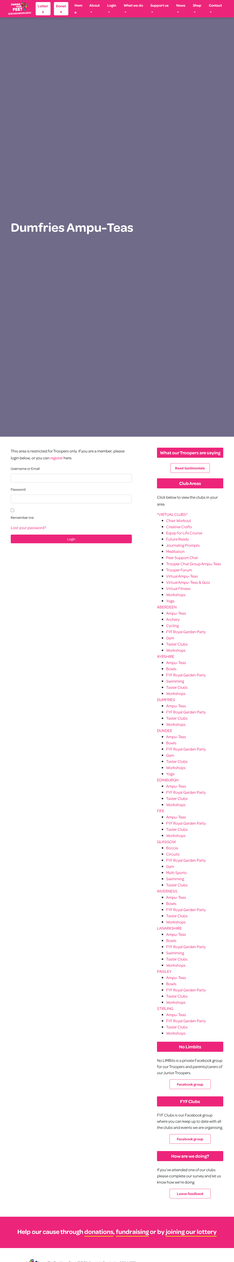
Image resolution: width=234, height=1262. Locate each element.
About (94, 5)
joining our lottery (191, 1231)
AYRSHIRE (165, 656)
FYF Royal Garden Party (186, 632)
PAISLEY (164, 971)
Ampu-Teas (176, 613)
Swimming (175, 681)
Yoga (170, 601)
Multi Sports (176, 872)
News (180, 5)
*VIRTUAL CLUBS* (172, 514)
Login (111, 5)
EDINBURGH (167, 780)
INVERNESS (167, 891)
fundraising (132, 1231)
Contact (215, 5)
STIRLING (165, 1008)
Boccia (172, 848)
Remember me (22, 517)
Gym (170, 638)
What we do (133, 5)
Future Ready (177, 539)
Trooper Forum (179, 570)
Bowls (171, 669)
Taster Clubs (177, 644)
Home (78, 9)
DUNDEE (164, 730)
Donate (61, 8)
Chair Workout (178, 520)
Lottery (43, 8)
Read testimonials (190, 468)
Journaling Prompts (183, 545)
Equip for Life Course (184, 533)
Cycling (172, 625)
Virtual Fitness (178, 588)
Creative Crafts (179, 527)
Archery (173, 619)
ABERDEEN (167, 607)
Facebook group (190, 1084)
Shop (197, 5)
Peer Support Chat (182, 557)
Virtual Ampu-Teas (182, 576)
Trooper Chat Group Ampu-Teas (193, 564)
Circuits (173, 854)
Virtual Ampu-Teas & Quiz (188, 582)
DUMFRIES (166, 699)
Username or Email (25, 468)
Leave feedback (190, 1193)
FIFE (160, 811)
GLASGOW (166, 842)
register (56, 458)
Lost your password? (28, 527)
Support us (159, 5)
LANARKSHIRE (169, 928)
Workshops (176, 594)
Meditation (175, 551)
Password (18, 489)
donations (98, 1231)
